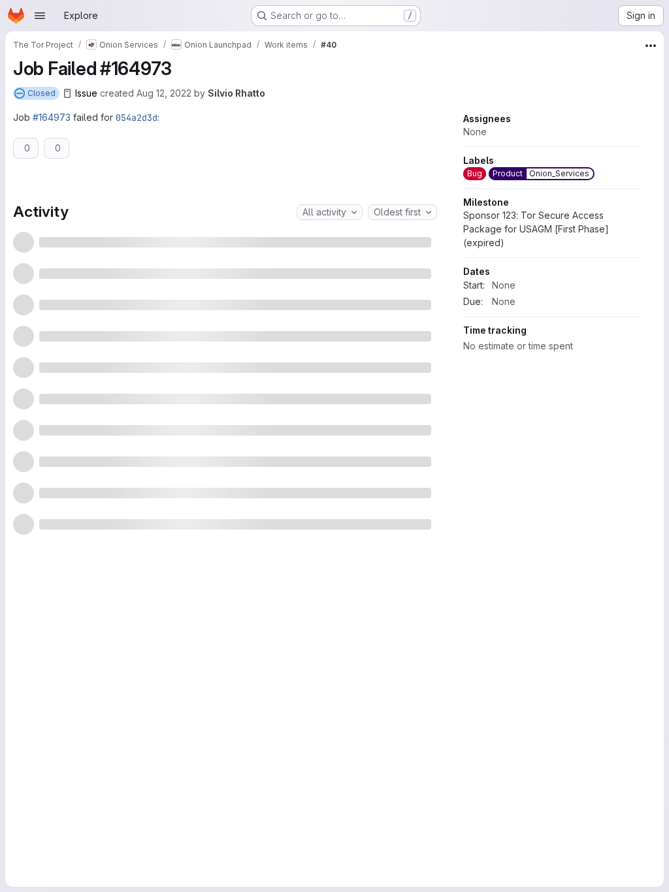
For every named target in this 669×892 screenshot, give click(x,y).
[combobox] (330, 212)
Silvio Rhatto (236, 93)
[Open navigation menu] (39, 15)
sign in (247, 562)
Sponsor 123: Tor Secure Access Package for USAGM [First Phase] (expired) (536, 353)
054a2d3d (136, 117)
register (202, 562)
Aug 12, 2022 (164, 93)
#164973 (52, 117)
